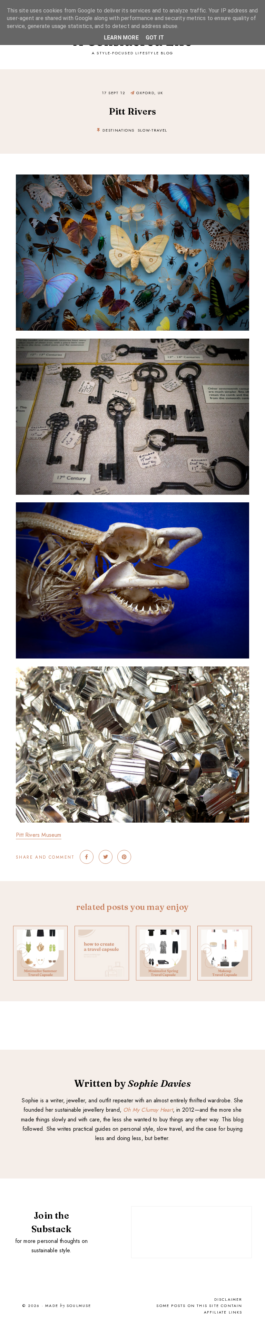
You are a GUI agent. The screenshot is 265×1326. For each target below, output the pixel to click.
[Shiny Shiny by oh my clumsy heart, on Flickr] (132, 671)
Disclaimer (228, 1299)
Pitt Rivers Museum (38, 835)
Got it (155, 37)
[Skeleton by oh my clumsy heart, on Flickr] (132, 507)
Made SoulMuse (68, 1306)
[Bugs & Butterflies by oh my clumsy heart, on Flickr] (132, 179)
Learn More (121, 37)
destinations (118, 130)
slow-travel (152, 130)
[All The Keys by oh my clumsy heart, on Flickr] (132, 343)
